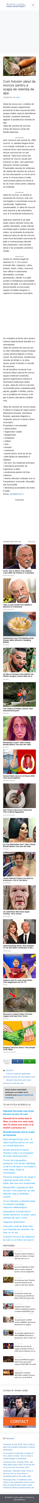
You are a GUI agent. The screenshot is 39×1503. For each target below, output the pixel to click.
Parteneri (9, 1438)
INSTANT (10, 1070)
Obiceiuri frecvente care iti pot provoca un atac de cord (18, 1112)
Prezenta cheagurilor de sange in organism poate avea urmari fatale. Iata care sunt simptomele (19, 1180)
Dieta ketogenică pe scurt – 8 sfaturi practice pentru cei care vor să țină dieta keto (18, 1142)
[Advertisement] (19, 30)
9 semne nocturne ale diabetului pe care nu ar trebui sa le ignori (19, 1238)
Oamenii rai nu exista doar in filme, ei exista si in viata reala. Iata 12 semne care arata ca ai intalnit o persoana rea (18, 1123)
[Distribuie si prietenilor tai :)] (18, 1061)
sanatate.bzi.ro (17, 494)
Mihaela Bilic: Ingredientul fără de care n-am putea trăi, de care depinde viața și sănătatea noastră (19, 1192)
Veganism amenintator (14, 1222)
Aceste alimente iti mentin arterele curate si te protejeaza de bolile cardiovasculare (18, 1153)
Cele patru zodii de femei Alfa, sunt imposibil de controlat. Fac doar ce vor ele (18, 1229)
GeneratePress (19, 1500)
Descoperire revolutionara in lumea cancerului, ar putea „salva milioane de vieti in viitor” (19, 1214)
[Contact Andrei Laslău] (19, 1427)
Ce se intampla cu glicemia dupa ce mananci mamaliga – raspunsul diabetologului (19, 1204)
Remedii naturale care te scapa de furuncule (19, 1133)
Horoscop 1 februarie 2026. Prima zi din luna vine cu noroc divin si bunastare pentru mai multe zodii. (18, 1473)
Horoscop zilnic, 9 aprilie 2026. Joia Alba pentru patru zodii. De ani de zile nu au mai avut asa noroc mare (19, 1464)
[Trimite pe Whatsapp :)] (30, 1061)
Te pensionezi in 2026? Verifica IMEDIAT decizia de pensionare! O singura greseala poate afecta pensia (25, 1324)
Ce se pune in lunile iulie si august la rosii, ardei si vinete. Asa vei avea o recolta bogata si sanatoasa (18, 1456)
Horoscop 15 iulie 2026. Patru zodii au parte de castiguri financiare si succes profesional (19, 1447)
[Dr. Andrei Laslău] (16, 5)
